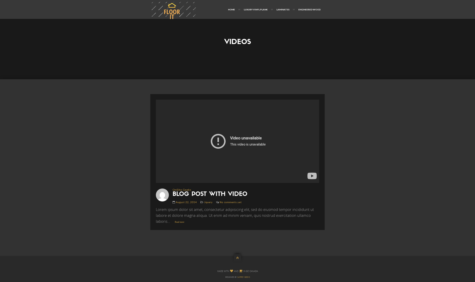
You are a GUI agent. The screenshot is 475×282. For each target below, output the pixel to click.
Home (231, 9)
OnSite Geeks (182, 189)
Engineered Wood (309, 9)
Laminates (282, 9)
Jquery (208, 202)
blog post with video (210, 194)
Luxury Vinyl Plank (256, 9)
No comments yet (231, 202)
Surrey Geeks (243, 277)
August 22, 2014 (186, 202)
